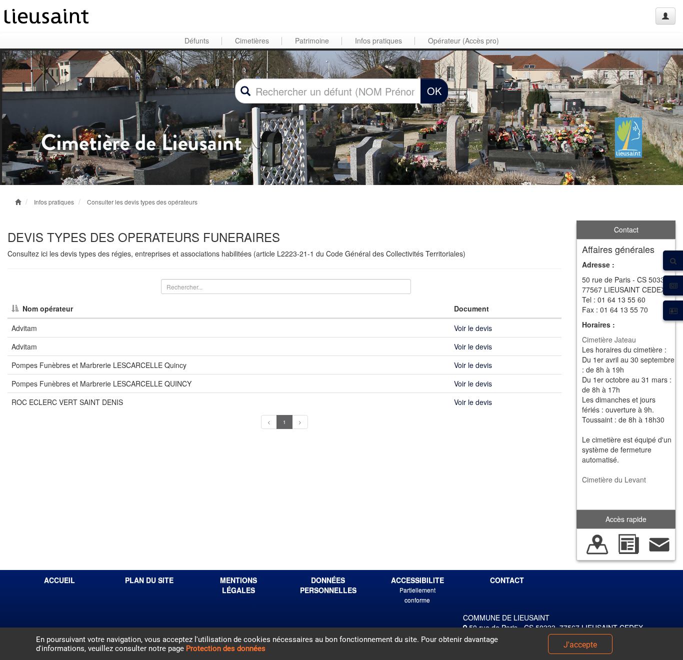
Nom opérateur (47, 309)
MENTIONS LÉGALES (238, 585)
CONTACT (507, 580)
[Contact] (659, 543)
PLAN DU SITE (149, 580)
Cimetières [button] (252, 41)
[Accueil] (46, 16)
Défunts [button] (196, 41)
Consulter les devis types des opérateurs (142, 202)
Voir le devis (473, 328)
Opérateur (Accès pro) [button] (463, 41)
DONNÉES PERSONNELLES (328, 585)
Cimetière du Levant (614, 479)
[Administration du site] (666, 16)
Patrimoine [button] (312, 41)
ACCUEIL (59, 580)
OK (434, 91)
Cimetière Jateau (609, 339)
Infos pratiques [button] (378, 41)
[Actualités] (628, 543)
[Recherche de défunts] (597, 543)
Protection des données (226, 648)
